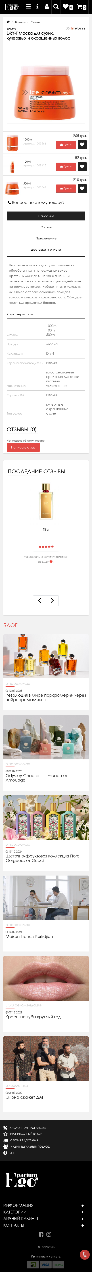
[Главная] (8, 22)
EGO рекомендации (24, 1005)
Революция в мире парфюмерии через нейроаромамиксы (46, 697)
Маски (35, 22)
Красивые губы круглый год (33, 1017)
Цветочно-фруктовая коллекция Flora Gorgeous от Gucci (42, 858)
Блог (10, 625)
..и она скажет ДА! (24, 1097)
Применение (46, 238)
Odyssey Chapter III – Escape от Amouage (36, 777)
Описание (46, 216)
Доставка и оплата (46, 249)
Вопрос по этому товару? (38, 202)
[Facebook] (42, 1233)
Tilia (46, 529)
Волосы (20, 22)
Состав (46, 227)
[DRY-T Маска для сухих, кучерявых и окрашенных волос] (46, 84)
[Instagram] (49, 1233)
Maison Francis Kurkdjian (29, 936)
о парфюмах (18, 683)
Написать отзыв (23, 447)
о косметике (17, 1085)
